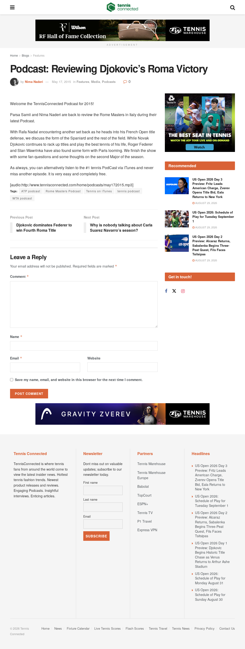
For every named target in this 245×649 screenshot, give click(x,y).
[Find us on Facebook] (166, 291)
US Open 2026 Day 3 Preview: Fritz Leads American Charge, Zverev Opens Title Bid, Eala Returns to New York (211, 188)
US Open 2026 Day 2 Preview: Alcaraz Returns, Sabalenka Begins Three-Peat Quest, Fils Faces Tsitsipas (211, 245)
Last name (90, 499)
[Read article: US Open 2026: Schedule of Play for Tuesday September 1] (177, 218)
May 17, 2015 (61, 81)
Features (39, 55)
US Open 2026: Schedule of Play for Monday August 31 (210, 578)
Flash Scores (135, 628)
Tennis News (181, 628)
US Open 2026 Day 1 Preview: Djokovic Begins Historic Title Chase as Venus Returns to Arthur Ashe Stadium (212, 555)
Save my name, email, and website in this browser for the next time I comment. (79, 379)
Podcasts (109, 81)
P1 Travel (144, 521)
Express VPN (147, 529)
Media (95, 81)
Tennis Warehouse (151, 463)
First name (90, 482)
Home (14, 55)
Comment (19, 276)
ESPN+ (142, 503)
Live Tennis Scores (107, 628)
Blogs (25, 55)
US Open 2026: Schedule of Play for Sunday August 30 (210, 594)
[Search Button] (232, 7)
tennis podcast (128, 191)
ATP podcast (30, 191)
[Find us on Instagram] (183, 291)
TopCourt (144, 495)
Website (93, 358)
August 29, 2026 (206, 203)
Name (16, 336)
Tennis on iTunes (99, 191)
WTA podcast (22, 198)
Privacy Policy (205, 628)
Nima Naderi (34, 81)
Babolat (143, 486)
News (58, 628)
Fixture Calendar (78, 628)
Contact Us (227, 628)
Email (16, 358)
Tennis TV (145, 512)
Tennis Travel (158, 628)
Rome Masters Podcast (63, 191)
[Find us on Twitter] (174, 291)
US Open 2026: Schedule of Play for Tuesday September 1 (213, 216)
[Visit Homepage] (122, 7)
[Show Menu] (12, 7)
